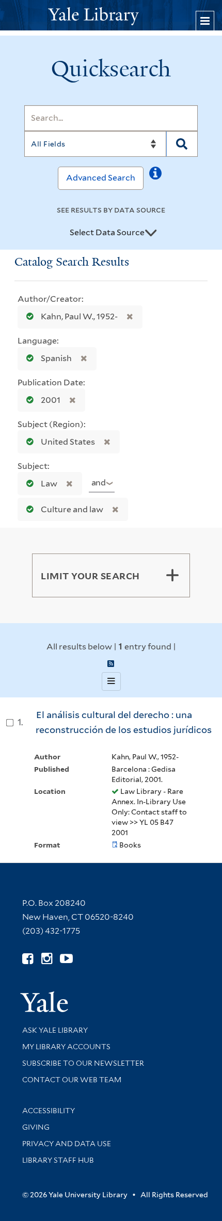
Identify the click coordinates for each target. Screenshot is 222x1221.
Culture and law (72, 509)
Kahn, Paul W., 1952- (79, 316)
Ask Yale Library (55, 1030)
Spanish (56, 358)
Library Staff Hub (58, 1160)
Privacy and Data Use (66, 1143)
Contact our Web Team (71, 1080)
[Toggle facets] (172, 575)
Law (49, 484)
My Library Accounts (66, 1047)
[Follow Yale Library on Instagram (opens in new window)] (46, 958)
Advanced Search (100, 178)
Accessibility (48, 1110)
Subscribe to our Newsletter (83, 1063)
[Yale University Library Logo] (111, 15)
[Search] (182, 144)
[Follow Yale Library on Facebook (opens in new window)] (27, 958)
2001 (50, 400)
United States (68, 442)
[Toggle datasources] (151, 233)
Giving (36, 1127)
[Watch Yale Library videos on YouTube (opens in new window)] (66, 958)
